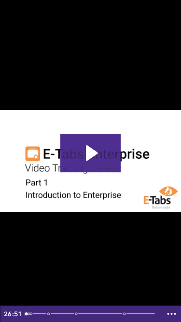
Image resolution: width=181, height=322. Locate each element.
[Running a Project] (126, 314)
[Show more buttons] (171, 314)
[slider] (91, 314)
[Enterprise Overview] (31, 314)
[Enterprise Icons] (77, 314)
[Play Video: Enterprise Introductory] (90, 153)
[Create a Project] (49, 314)
